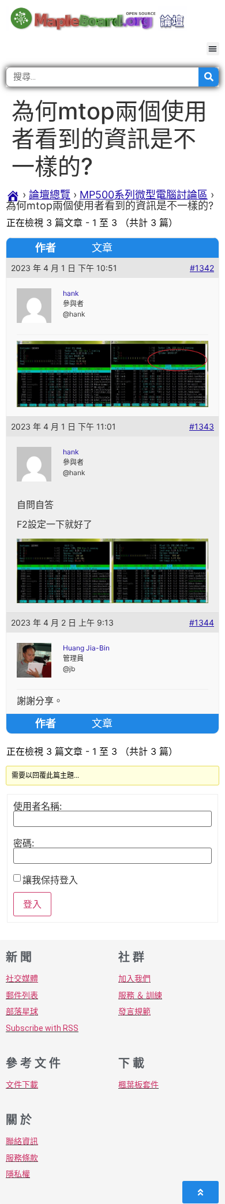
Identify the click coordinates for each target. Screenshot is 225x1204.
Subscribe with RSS (42, 1028)
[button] (213, 48)
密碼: (23, 843)
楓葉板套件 (138, 1084)
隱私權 (18, 1174)
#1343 (201, 426)
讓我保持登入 (50, 880)
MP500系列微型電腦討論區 (144, 195)
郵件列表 (22, 995)
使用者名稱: (37, 806)
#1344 (201, 622)
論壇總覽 (49, 195)
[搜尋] (208, 76)
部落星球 (22, 1011)
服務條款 (22, 1157)
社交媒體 (22, 978)
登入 (32, 904)
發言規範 (134, 1011)
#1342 (202, 268)
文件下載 (22, 1084)
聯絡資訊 (22, 1141)
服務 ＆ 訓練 (140, 995)
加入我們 (134, 978)
